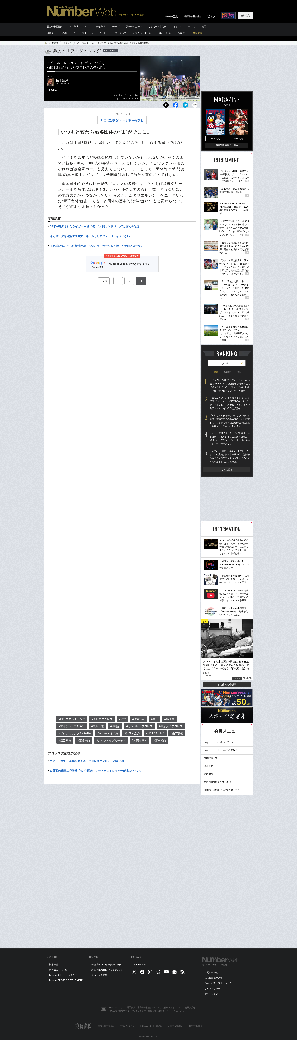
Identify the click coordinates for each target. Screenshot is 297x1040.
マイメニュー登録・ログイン (218, 742)
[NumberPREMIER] (228, 15)
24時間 (227, 372)
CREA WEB (145, 1026)
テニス (191, 26)
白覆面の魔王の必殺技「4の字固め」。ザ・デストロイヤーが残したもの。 (96, 770)
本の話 (159, 1026)
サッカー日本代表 (157, 26)
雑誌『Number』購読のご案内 (106, 964)
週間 (239, 372)
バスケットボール (142, 33)
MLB (87, 26)
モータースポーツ (82, 33)
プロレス (67, 43)
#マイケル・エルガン (72, 726)
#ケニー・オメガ (107, 733)
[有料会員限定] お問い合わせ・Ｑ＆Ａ (223, 789)
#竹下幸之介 (132, 733)
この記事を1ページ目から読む (124, 120)
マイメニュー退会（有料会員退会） (222, 750)
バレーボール (164, 33)
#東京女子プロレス (171, 726)
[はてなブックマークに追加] (185, 105)
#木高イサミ (139, 740)
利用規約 (208, 766)
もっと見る (227, 469)
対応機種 (208, 774)
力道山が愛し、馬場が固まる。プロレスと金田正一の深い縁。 (88, 761)
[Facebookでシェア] (175, 105)
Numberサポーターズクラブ (63, 975)
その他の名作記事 (226, 684)
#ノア (122, 719)
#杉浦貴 (169, 719)
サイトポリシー (212, 988)
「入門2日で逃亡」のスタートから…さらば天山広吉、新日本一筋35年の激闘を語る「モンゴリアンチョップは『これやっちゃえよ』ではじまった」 (230, 456)
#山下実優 (177, 733)
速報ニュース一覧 (58, 970)
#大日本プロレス (102, 719)
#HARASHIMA (155, 733)
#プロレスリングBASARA (75, 733)
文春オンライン (127, 1026)
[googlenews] (174, 972)
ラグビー (104, 33)
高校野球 (100, 26)
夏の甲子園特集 (54, 26)
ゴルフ (176, 26)
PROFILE (53, 89)
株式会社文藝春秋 (106, 1026)
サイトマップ (211, 993)
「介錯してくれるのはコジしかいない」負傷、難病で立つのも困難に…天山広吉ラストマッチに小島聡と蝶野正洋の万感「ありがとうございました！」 (230, 420)
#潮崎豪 (115, 726)
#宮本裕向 (159, 740)
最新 (216, 372)
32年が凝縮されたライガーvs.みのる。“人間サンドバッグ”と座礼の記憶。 (96, 226)
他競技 (181, 33)
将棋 (64, 33)
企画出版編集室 (175, 1026)
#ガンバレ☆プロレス (139, 726)
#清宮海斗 (138, 719)
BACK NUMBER (111, 50)
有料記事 (197, 33)
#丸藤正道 (97, 726)
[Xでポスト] (166, 105)
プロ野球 (73, 26)
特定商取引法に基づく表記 (217, 782)
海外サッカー (133, 26)
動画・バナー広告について (218, 983)
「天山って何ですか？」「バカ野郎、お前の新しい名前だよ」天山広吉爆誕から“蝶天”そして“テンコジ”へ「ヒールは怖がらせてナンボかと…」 (230, 438)
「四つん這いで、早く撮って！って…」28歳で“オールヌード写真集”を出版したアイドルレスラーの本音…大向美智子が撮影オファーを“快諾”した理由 (230, 403)
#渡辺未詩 (84, 740)
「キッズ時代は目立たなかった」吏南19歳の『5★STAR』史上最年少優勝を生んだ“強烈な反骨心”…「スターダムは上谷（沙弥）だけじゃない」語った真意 (230, 385)
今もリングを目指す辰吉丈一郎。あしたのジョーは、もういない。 (91, 236)
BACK (104, 281)
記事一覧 (53, 964)
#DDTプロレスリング (72, 719)
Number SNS (140, 964)
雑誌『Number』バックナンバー (107, 970)
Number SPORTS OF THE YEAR (66, 980)
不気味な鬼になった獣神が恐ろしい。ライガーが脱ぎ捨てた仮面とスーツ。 (97, 245)
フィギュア (120, 33)
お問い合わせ (211, 972)
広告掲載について (213, 978)
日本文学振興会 (195, 1026)
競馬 (204, 26)
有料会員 (245, 15)
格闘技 (50, 33)
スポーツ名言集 (99, 975)
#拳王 (154, 719)
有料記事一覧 (210, 758)
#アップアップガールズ (110, 740)
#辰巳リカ (65, 740)
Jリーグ (116, 26)
